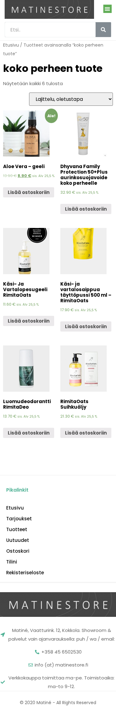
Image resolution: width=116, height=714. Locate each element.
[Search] (103, 29)
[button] (107, 9)
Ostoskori (17, 551)
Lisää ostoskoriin (28, 192)
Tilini (11, 562)
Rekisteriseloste (25, 573)
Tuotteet (16, 529)
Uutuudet (17, 540)
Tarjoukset (19, 519)
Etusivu (11, 45)
